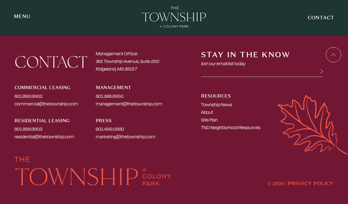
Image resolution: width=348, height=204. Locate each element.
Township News (216, 104)
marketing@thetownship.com (125, 136)
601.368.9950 (110, 96)
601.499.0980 (110, 129)
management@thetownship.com (129, 103)
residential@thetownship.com (44, 136)
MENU (22, 16)
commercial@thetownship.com (46, 103)
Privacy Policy (310, 183)
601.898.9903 (28, 96)
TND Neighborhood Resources (230, 127)
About (207, 112)
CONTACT (321, 17)
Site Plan (209, 120)
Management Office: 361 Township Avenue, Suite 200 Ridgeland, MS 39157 (127, 61)
